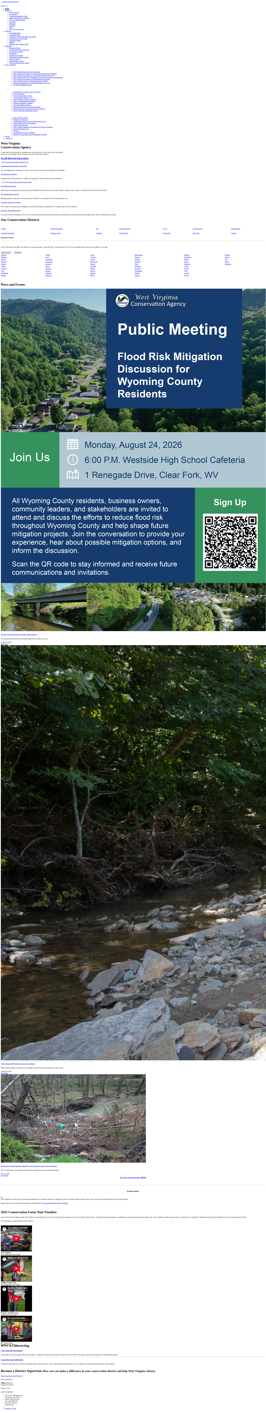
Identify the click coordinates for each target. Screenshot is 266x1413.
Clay (2, 271)
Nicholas (138, 262)
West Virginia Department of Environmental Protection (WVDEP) (35, 74)
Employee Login (10, 1408)
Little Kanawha (198, 229)
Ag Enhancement (15, 33)
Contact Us (8, 138)
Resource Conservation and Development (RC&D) (30, 134)
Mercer (92, 271)
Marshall (93, 266)
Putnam (137, 275)
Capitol (3, 229)
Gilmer (48, 255)
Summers (187, 264)
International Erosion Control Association (26, 107)
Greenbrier (49, 259)
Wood (227, 262)
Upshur (186, 273)
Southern (99, 233)
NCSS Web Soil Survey (21, 129)
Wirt (226, 259)
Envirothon (13, 53)
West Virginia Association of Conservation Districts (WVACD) (34, 75)
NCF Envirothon (18, 94)
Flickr (11, 27)
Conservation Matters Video (18, 16)
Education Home (14, 48)
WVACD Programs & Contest (19, 63)
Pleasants (138, 269)
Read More (4, 644)
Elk (97, 229)
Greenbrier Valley (125, 229)
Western (233, 233)
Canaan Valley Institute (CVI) (23, 97)
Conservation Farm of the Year (19, 50)
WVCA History (14, 12)
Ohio (136, 264)
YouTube (12, 25)
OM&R (11, 42)
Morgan (137, 259)
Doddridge (4, 273)
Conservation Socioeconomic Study (20, 182)
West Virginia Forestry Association (24, 99)
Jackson (48, 271)
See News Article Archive (133, 1178)
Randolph (187, 257)
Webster (227, 255)
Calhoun (4, 269)
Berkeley (4, 257)
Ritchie (186, 259)
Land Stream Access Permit (18, 39)
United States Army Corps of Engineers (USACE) (29, 121)
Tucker (186, 269)
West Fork (196, 233)
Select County (6, 252)
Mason (92, 269)
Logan (92, 259)
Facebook (12, 22)
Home (7, 9)
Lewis (92, 255)
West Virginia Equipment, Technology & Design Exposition (33, 127)
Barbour (4, 255)
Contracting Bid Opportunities (11, 1351)
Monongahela (235, 229)
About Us (8, 11)
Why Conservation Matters (10, 162)
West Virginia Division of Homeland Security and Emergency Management (38, 77)
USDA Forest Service (20, 125)
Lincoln (92, 257)
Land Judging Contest (16, 61)
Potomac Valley (56, 233)
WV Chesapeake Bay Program (10, 194)
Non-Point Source (15, 40)
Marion (92, 264)
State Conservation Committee (19, 18)
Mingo (92, 275)
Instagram (12, 24)
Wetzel (227, 257)
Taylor (186, 266)
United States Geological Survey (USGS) (27, 92)
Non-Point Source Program (9, 174)
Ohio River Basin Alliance (22, 105)
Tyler (186, 271)
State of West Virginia (20, 118)
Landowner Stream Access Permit (11, 202)
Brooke (3, 264)
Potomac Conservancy (20, 120)
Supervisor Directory (16, 1376)
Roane (186, 262)
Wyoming (228, 264)
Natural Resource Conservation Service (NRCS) (29, 109)
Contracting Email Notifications (12, 1360)
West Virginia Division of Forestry (24, 123)
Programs (8, 31)
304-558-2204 (13, 2)
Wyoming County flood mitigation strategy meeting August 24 (19, 634)
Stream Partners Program (8, 186)
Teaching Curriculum (16, 55)
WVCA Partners (10, 65)
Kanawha (49, 275)
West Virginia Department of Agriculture (26, 72)
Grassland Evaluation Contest (19, 57)
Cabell (3, 266)
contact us (5, 2)
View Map (18, 252)
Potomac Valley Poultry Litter (19, 44)
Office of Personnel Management (24, 101)
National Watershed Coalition (23, 103)
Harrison (48, 269)
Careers (7, 136)
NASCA (16, 131)
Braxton (3, 262)
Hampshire (49, 262)
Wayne (186, 275)
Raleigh (186, 255)
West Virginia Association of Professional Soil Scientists (31, 79)
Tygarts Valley (123, 233)
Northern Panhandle (7, 233)
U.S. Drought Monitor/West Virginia (54, 1203)
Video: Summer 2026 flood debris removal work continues (18, 1064)
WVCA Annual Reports (17, 20)
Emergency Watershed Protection (11, 210)
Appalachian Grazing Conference (24, 133)
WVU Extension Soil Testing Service (25, 111)
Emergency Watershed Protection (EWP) (22, 37)
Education (8, 46)
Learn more (4, 1376)
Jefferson (48, 273)
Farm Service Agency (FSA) (22, 96)
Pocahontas (138, 271)
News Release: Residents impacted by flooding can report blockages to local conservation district (29, 1166)
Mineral (92, 273)
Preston (137, 273)
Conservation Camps (16, 52)
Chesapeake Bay (14, 35)
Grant (47, 257)
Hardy (48, 266)
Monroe (137, 257)
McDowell (93, 262)
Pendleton (138, 266)
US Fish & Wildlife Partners (22, 85)
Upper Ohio (167, 233)
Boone (3, 259)
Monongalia (139, 255)
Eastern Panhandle (57, 229)
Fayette (3, 275)
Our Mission (13, 14)
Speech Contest (14, 59)
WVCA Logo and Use (16, 29)
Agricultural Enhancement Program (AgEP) (14, 166)
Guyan (165, 229)
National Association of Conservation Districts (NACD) (31, 83)
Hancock (48, 264)
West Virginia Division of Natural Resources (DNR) (30, 81)
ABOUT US (24, 162)
